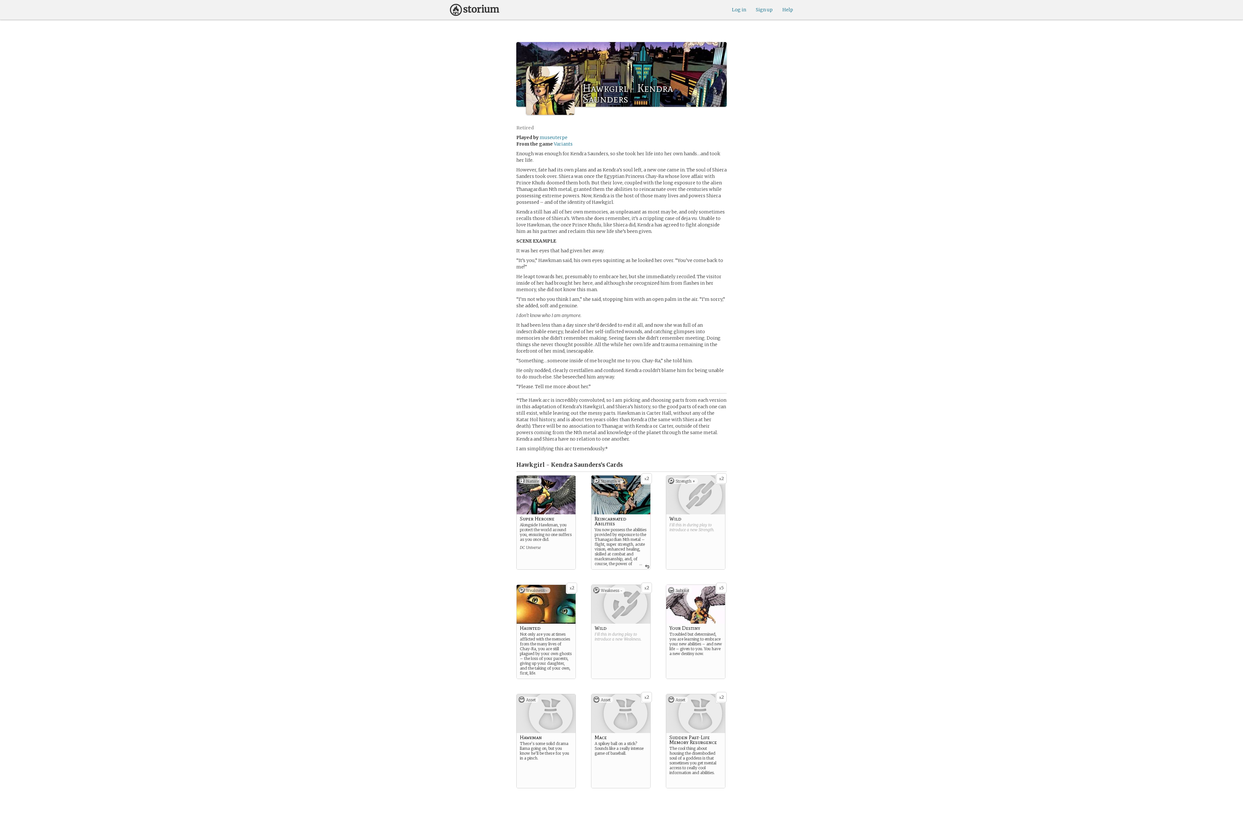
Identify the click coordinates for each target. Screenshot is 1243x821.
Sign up (764, 10)
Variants (563, 144)
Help (787, 10)
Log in (739, 10)
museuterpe (553, 137)
